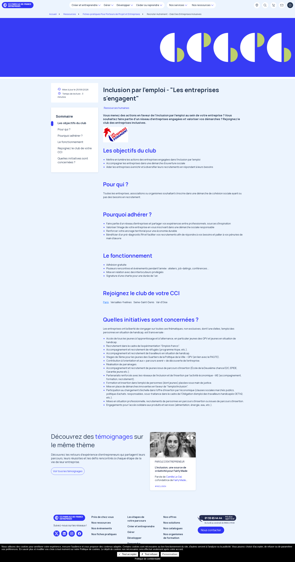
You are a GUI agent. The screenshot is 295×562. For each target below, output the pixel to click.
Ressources (69, 14)
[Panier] (273, 5)
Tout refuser (150, 554)
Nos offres (169, 517)
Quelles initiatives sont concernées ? (73, 160)
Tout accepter (129, 554)
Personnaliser (169, 554)
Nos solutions (171, 522)
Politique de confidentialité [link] (147, 558)
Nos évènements (101, 528)
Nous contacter (211, 530)
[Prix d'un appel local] (217, 519)
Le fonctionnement (70, 142)
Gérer (131, 532)
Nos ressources (101, 522)
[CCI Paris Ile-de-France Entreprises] (17, 4)
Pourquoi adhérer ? (70, 135)
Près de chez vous (102, 517)
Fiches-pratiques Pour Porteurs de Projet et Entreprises (111, 14)
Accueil (53, 14)
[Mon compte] (290, 5)
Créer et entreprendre (141, 526)
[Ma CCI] (257, 5)
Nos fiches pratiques (104, 534)
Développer (134, 538)
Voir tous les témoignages (68, 471)
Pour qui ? (64, 129)
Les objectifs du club (72, 123)
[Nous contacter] (282, 5)
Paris (106, 302)
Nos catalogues (173, 528)
